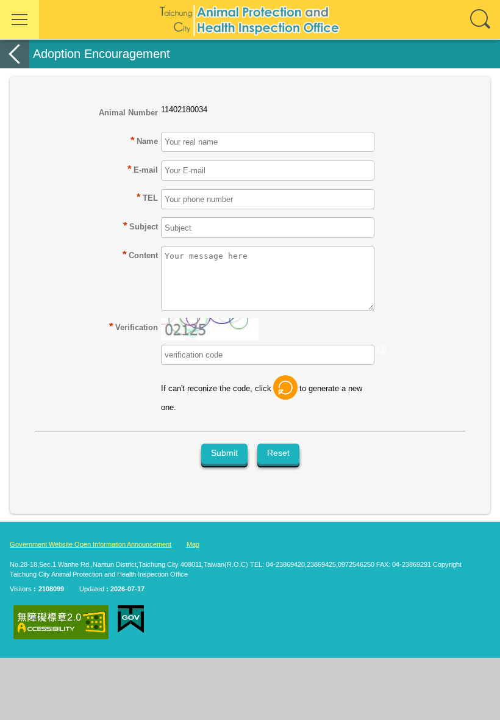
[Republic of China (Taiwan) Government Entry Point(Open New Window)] (131, 619)
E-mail (146, 170)
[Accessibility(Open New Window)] (61, 622)
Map (193, 544)
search (480, 19)
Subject (143, 226)
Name (147, 141)
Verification (133, 327)
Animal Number (128, 112)
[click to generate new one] (285, 387)
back (14, 54)
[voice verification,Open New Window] (382, 351)
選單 (19, 19)
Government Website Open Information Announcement (90, 544)
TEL (150, 198)
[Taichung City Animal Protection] (250, 19)
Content (143, 255)
